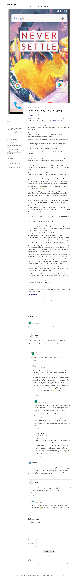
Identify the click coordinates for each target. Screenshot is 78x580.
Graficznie (68, 309)
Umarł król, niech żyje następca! (14, 167)
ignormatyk (11, 4)
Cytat (44, 575)
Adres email (31, 543)
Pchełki (38, 6)
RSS (60, 575)
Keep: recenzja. (10, 156)
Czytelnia (52, 575)
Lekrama (25, 575)
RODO (21, 575)
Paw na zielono (10, 158)
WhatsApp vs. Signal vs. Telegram (14, 161)
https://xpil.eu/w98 (32, 115)
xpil (35, 335)
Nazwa (30, 539)
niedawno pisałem (58, 120)
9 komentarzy (37, 107)
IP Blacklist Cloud (11, 142)
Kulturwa (30, 575)
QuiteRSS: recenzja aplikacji (13, 149)
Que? (57, 575)
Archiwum (39, 575)
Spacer (34, 575)
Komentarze (16, 575)
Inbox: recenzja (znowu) (12, 170)
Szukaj (63, 575)
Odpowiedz (31, 330)
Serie (45, 6)
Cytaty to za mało (32, 309)
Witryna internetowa (31, 547)
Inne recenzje (48, 301)
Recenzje (30, 6)
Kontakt (47, 575)
